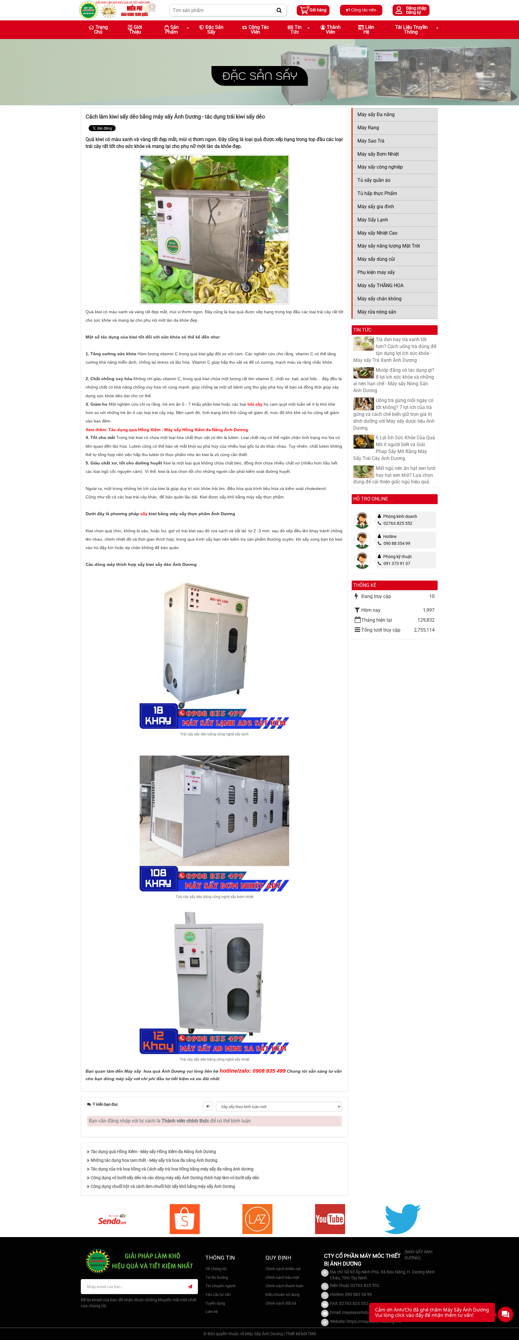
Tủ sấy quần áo (373, 180)
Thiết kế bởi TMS (301, 1333)
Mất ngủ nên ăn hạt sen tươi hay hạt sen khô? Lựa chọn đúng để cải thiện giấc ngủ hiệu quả (394, 475)
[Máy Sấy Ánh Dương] (117, 10)
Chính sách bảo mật (282, 1277)
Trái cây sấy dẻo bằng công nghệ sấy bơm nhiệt (214, 897)
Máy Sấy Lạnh (372, 220)
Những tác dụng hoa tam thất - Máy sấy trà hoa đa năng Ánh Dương (154, 1160)
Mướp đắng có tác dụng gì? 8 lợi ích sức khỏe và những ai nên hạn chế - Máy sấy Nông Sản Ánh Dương (393, 380)
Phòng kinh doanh (400, 516)
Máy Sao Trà (370, 141)
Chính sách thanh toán (284, 1286)
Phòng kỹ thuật (397, 556)
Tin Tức (296, 29)
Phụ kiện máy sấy (376, 272)
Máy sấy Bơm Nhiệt (378, 154)
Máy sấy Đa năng (376, 114)
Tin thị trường (216, 1277)
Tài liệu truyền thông (411, 29)
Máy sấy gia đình (375, 206)
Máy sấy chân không (379, 299)
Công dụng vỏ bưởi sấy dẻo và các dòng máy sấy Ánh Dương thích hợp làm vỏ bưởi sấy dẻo (175, 1177)
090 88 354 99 (397, 543)
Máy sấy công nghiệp (380, 167)
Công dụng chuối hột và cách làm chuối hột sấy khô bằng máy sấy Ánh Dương (163, 1186)
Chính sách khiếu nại (283, 1268)
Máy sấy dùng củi (376, 259)
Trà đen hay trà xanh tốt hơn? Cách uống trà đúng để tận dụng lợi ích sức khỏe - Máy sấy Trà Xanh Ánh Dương (394, 350)
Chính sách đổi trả (281, 1303)
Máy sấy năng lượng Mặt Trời (388, 246)
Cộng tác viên (363, 10)
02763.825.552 (398, 523)
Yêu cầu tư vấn (218, 1294)
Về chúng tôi (215, 1268)
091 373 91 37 (397, 563)
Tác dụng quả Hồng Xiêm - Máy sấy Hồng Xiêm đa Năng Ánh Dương (153, 1151)
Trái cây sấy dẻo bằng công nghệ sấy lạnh (214, 734)
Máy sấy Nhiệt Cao (377, 233)
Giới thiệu (135, 29)
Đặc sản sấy (214, 29)
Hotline (389, 536)
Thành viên (333, 29)
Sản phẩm (172, 29)
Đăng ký (413, 12)
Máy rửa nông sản (376, 312)
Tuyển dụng (215, 1303)
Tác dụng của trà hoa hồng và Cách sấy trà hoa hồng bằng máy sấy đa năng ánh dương (172, 1169)
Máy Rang (368, 128)
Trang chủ (101, 29)
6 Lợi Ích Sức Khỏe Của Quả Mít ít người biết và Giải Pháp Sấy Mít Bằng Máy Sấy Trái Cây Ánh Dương (394, 448)
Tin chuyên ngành (220, 1286)
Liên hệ (368, 29)
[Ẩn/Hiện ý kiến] (208, 1106)
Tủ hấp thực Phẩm (377, 193)
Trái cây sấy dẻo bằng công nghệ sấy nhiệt (214, 1059)
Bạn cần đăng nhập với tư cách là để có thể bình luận (170, 1121)
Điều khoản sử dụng (282, 1294)
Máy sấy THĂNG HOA (380, 285)
